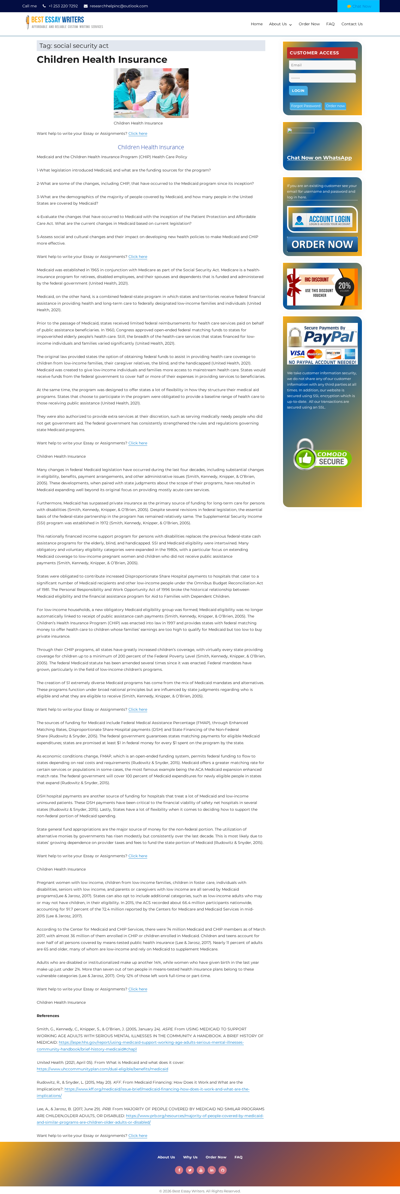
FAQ (330, 23)
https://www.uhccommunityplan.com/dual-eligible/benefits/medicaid (102, 1069)
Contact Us (352, 23)
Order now (335, 106)
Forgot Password (306, 106)
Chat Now (361, 6)
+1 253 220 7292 (63, 6)
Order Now (309, 23)
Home (257, 23)
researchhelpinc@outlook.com (119, 6)
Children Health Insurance (102, 59)
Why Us (190, 1157)
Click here (137, 133)
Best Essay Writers (188, 1191)
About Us (278, 23)
